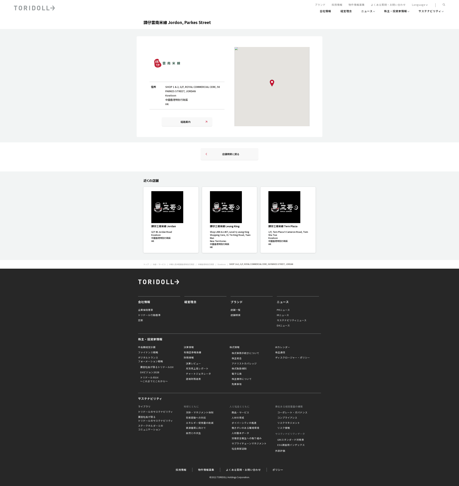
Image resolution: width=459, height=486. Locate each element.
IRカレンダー (282, 347)
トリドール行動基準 (149, 315)
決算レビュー (193, 363)
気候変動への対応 (196, 417)
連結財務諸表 (193, 379)
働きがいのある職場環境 (245, 428)
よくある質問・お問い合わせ (388, 4)
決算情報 (189, 347)
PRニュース (283, 310)
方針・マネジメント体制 (200, 412)
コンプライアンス (287, 417)
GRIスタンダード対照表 (290, 439)
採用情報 (337, 4)
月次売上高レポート (197, 368)
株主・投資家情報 (150, 339)
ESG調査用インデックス (291, 445)
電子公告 (237, 373)
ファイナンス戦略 (148, 352)
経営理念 (190, 302)
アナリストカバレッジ (244, 363)
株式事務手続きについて (245, 353)
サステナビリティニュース (292, 320)
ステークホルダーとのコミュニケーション (150, 427)
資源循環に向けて (196, 428)
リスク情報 (283, 428)
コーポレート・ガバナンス (292, 412)
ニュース (283, 302)
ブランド (320, 4)
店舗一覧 (236, 310)
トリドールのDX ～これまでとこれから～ (154, 379)
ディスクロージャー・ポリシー (292, 357)
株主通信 (280, 352)
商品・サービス (240, 412)
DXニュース (283, 325)
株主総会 (237, 358)
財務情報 (189, 357)
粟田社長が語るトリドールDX (157, 367)
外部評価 (280, 450)
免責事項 (237, 384)
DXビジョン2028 (149, 372)
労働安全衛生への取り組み (247, 438)
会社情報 (144, 302)
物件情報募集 (357, 4)
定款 (140, 320)
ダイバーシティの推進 (244, 422)
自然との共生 (193, 433)
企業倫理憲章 (145, 310)
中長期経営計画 (147, 347)
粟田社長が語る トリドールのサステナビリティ (155, 418)
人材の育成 (238, 417)
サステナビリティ (150, 398)
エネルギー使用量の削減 (200, 422)
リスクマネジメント (288, 422)
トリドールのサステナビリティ (155, 411)
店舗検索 (236, 315)
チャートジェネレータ (198, 373)
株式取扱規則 (239, 368)
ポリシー (278, 469)
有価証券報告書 (192, 352)
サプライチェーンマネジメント (249, 443)
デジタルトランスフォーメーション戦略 (150, 359)
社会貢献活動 (239, 448)
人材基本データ (240, 433)
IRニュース (283, 315)
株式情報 (235, 347)
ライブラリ (144, 406)
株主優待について (242, 379)
